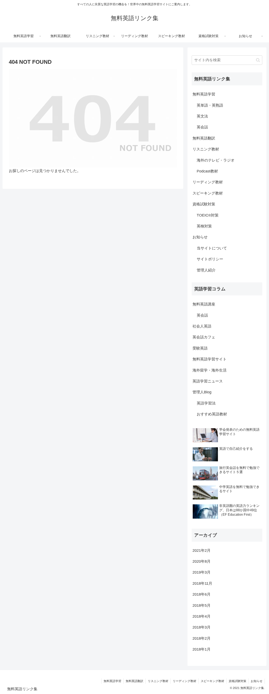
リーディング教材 (208, 182)
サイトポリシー (210, 259)
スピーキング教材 (208, 193)
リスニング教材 (206, 149)
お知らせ (200, 237)
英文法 (202, 116)
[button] (258, 60)
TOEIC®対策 (208, 215)
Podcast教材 (207, 171)
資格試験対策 (204, 204)
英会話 (202, 127)
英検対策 (204, 226)
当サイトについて (212, 248)
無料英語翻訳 (204, 138)
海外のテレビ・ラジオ (216, 160)
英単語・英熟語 (210, 105)
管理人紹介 (206, 270)
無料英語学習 (204, 94)
